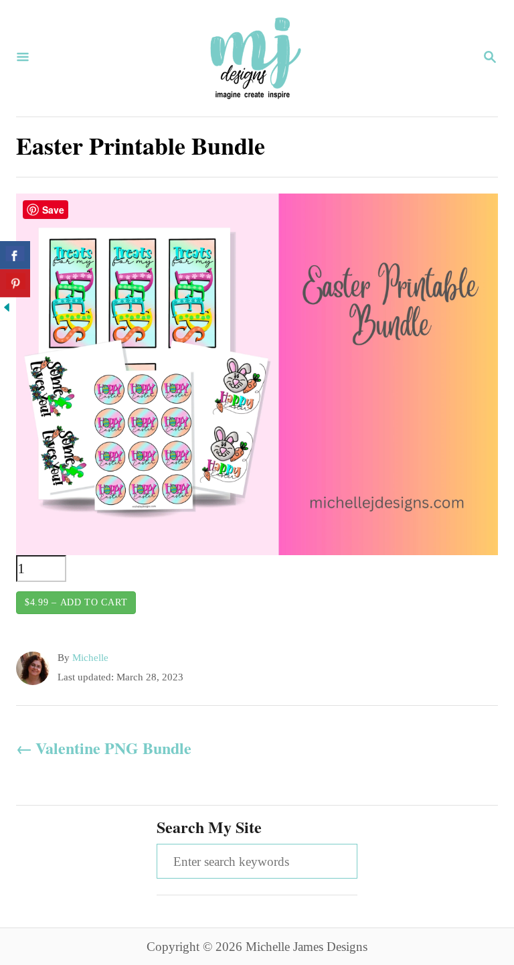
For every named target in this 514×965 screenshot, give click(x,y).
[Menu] (23, 58)
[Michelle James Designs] (256, 58)
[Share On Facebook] (15, 255)
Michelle (90, 657)
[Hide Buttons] (6, 309)
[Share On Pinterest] (15, 283)
